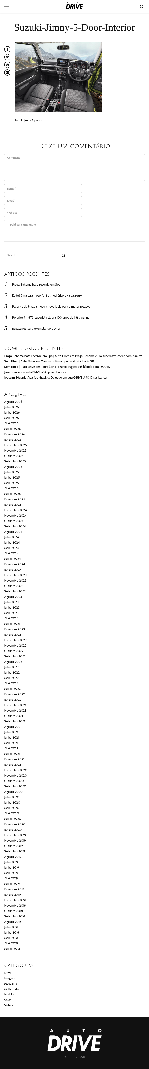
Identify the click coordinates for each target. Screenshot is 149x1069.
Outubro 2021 (13, 716)
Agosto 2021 (12, 727)
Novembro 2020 (15, 775)
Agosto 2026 (13, 402)
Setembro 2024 (15, 526)
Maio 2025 (11, 483)
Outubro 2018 (13, 911)
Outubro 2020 (14, 781)
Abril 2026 (11, 423)
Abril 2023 (11, 618)
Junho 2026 (12, 412)
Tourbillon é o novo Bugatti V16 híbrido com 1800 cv (75, 367)
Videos (9, 1005)
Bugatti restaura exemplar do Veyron (36, 328)
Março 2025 (12, 494)
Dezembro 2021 (15, 705)
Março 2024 (12, 559)
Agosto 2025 (13, 467)
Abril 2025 (11, 488)
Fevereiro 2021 (14, 759)
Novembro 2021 (15, 710)
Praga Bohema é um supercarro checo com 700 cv (108, 356)
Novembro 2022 (15, 645)
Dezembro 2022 (15, 640)
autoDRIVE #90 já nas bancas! (46, 372)
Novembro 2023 (15, 580)
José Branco (12, 372)
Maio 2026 (11, 418)
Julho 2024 (11, 537)
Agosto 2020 (13, 792)
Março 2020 (12, 819)
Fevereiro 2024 (14, 564)
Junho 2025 (12, 477)
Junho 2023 (12, 607)
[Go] (142, 6)
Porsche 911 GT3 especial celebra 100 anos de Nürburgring (50, 317)
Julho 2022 (11, 667)
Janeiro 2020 (13, 829)
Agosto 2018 (12, 922)
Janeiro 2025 (13, 504)
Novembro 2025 (15, 450)
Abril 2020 (11, 813)
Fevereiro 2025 (14, 499)
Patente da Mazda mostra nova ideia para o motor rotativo (51, 306)
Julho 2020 (11, 797)
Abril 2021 (11, 748)
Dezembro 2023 (15, 575)
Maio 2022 (11, 678)
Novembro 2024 (15, 515)
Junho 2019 (11, 867)
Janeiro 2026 (13, 439)
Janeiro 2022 (13, 699)
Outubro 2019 (13, 846)
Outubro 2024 (13, 521)
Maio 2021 (11, 743)
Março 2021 (12, 754)
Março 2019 (12, 884)
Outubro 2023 (13, 586)
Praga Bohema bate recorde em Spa (36, 284)
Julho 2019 (11, 862)
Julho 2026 (11, 407)
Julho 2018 (11, 927)
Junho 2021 (11, 737)
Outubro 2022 (13, 651)
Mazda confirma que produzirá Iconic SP (67, 361)
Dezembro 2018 (15, 900)
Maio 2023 (11, 613)
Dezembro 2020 (15, 770)
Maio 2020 (11, 808)
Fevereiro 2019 (14, 889)
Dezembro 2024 (15, 510)
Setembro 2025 (15, 461)
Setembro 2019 (14, 851)
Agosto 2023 (13, 597)
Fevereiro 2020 (14, 824)
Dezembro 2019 (15, 835)
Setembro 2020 (15, 786)
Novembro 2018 (15, 905)
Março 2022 (12, 689)
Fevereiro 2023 (14, 629)
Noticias (9, 994)
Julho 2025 (11, 472)
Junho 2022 (12, 672)
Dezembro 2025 (15, 445)
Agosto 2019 (12, 857)
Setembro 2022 (15, 656)
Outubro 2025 (13, 456)
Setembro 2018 (14, 916)
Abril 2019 (11, 878)
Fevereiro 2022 (14, 694)
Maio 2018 (11, 938)
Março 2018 (12, 949)
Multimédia (11, 989)
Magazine (10, 983)
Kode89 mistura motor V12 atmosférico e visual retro (47, 295)
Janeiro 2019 (12, 894)
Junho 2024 (12, 542)
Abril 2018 (11, 943)
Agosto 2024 (13, 532)
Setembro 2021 (14, 721)
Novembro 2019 (15, 840)
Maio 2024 (11, 548)
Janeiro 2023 (12, 634)
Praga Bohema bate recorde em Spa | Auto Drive (36, 356)
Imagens (10, 978)
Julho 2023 (11, 602)
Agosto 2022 (13, 662)
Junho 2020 (12, 802)
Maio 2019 (11, 873)
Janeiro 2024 (13, 569)
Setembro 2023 (15, 591)
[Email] (7, 72)
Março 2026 (12, 429)
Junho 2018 (11, 932)
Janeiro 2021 (12, 764)
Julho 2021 (11, 732)
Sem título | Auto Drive (19, 361)
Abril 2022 (11, 683)
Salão (8, 1000)
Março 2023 (12, 624)
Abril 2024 (11, 553)
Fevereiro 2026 (14, 434)
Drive (7, 973)
